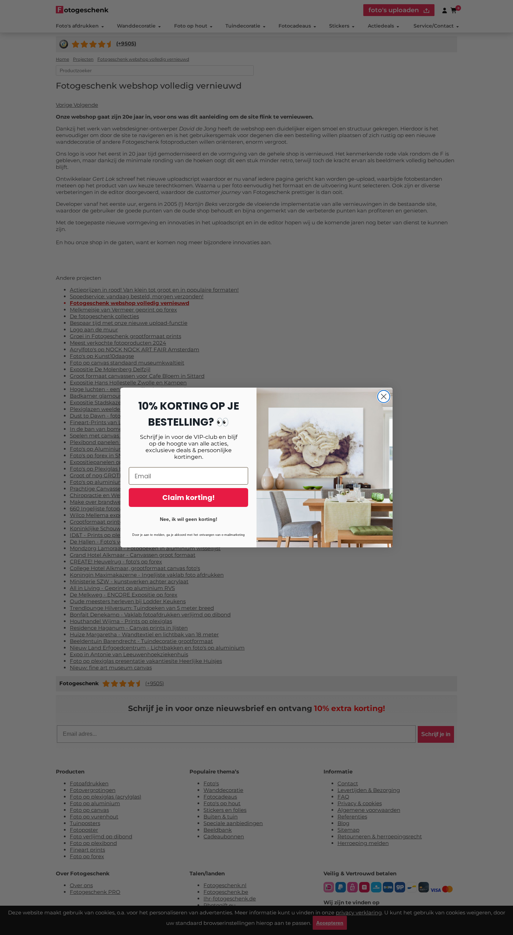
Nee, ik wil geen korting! (188, 519)
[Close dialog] (384, 396)
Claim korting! (188, 497)
